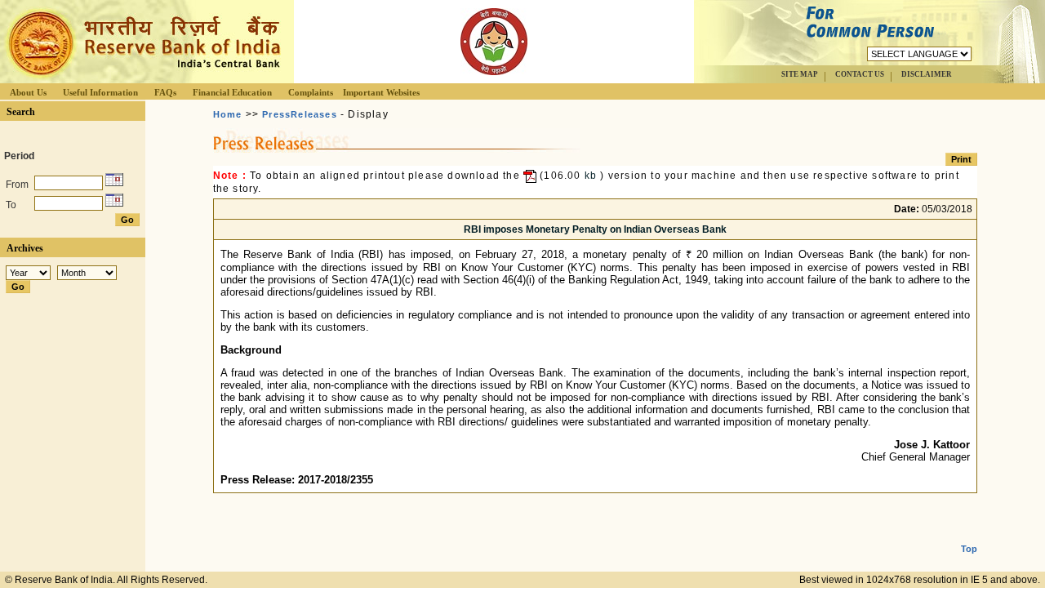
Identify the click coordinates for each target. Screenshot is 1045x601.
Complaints (310, 92)
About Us (28, 92)
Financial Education (232, 92)
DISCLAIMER (926, 74)
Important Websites (381, 92)
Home (227, 114)
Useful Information (100, 92)
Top (969, 549)
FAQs (165, 92)
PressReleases (299, 114)
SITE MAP (799, 74)
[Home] (142, 79)
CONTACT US (859, 74)
